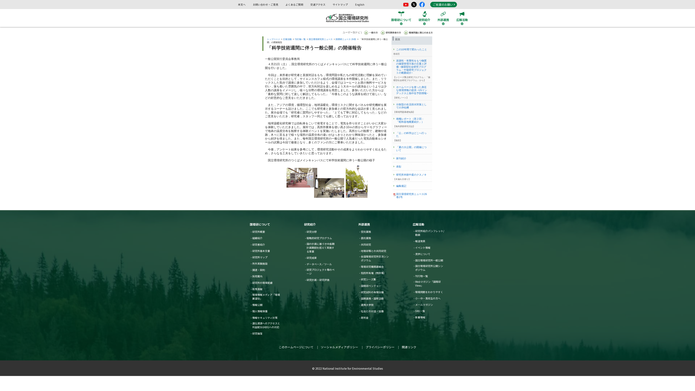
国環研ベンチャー (371, 286)
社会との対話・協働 (372, 311)
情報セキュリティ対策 (264, 317)
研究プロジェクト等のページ (320, 271)
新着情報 (420, 317)
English (359, 4)
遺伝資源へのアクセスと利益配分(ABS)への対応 (266, 325)
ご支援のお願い (443, 4)
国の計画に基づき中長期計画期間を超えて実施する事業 (320, 247)
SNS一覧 (420, 311)
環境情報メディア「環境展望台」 (266, 296)
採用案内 (257, 276)
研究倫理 (257, 333)
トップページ (273, 39)
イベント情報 (422, 247)
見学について (422, 254)
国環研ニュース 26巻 (346, 39)
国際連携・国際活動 (372, 298)
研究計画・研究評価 (318, 280)
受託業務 (366, 232)
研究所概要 (258, 232)
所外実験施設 (260, 263)
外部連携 (364, 224)
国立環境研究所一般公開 (429, 260)
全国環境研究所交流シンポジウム (375, 258)
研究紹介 (310, 224)
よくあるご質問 (294, 4)
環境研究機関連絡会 (372, 266)
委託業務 (366, 238)
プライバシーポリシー (380, 347)
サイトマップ (340, 4)
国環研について (260, 224)
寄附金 (364, 317)
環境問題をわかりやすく (429, 292)
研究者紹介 (258, 244)
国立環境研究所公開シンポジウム (429, 268)
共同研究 (366, 244)
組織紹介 (257, 238)
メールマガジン (424, 304)
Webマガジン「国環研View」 (428, 283)
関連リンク (409, 347)
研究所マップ (260, 257)
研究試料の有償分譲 (372, 292)
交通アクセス (317, 4)
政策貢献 (257, 289)
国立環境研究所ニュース (321, 39)
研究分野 (312, 232)
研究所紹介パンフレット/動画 (429, 233)
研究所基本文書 (261, 251)
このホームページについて (296, 347)
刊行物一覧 (300, 39)
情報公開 (257, 305)
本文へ (242, 4)
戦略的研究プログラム (319, 238)
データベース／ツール (319, 264)
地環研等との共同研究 (373, 251)
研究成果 (312, 258)
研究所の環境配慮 (262, 283)
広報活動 (287, 39)
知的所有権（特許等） (373, 273)
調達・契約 (258, 270)
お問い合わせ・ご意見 (265, 4)
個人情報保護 (260, 311)
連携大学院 (367, 305)
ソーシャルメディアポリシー (339, 347)
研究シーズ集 (368, 279)
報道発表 (420, 241)
